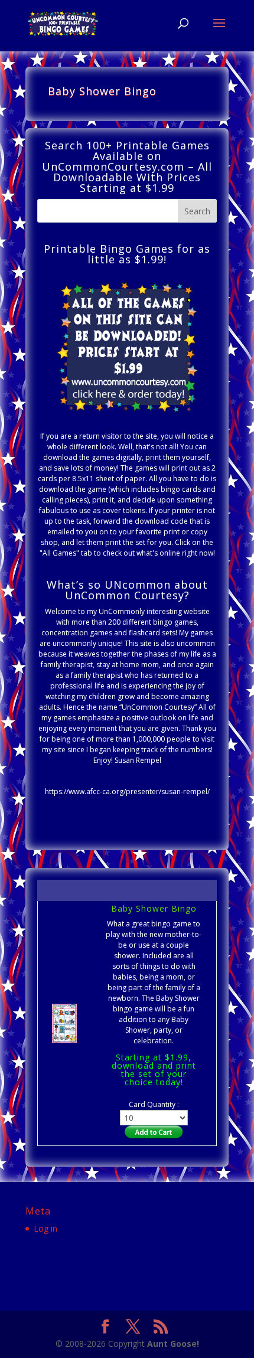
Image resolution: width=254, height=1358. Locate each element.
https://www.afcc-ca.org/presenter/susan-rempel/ (127, 791)
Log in (45, 1228)
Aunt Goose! (173, 1343)
